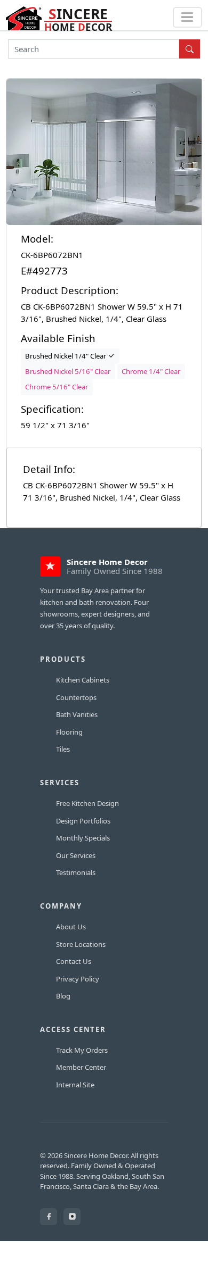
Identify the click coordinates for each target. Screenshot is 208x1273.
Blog (63, 996)
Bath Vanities (77, 714)
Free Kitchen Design (87, 803)
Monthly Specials (83, 838)
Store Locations (81, 944)
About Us (71, 926)
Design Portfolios (83, 821)
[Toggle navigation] (187, 17)
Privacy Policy (77, 979)
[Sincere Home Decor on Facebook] (48, 1216)
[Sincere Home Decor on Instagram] (72, 1216)
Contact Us (73, 961)
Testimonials (75, 872)
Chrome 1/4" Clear (151, 371)
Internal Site (75, 1084)
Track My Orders (82, 1050)
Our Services (75, 855)
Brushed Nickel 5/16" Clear (67, 371)
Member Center (81, 1067)
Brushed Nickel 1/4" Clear (66, 356)
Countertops (76, 697)
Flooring (69, 732)
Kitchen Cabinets (82, 680)
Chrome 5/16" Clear (56, 387)
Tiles (63, 749)
